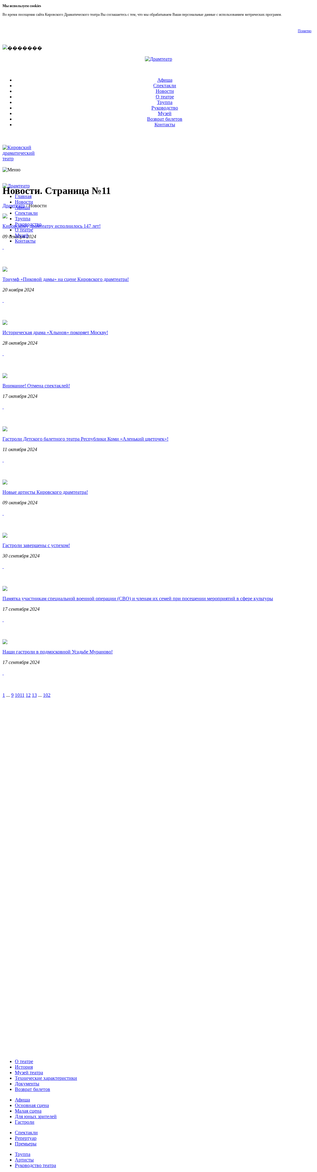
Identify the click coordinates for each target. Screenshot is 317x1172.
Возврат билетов (164, 119)
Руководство (164, 107)
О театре (165, 96)
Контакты (164, 124)
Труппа (164, 102)
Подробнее (291, 14)
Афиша (164, 80)
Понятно (304, 31)
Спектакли (164, 85)
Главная (23, 196)
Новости (165, 91)
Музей (165, 113)
